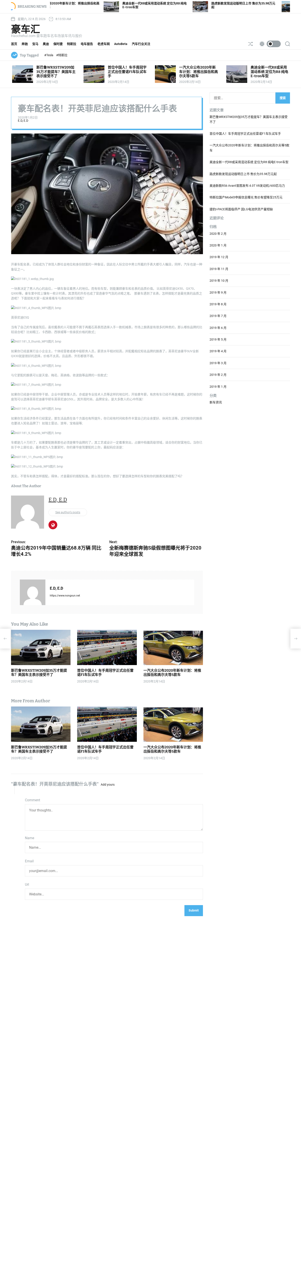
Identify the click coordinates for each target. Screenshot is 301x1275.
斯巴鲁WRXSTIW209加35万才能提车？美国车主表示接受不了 (56, 71)
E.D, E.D (23, 120)
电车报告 (87, 44)
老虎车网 (103, 44)
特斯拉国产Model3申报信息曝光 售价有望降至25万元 (246, 197)
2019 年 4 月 (218, 351)
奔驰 (25, 44)
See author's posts (67, 512)
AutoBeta (120, 44)
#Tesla (49, 55)
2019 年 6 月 (218, 328)
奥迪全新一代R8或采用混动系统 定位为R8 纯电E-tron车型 (269, 71)
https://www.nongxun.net (65, 595)
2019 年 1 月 (218, 386)
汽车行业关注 (141, 44)
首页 (14, 44)
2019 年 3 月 (218, 363)
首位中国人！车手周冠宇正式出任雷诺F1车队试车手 (127, 71)
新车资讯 (216, 402)
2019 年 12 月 (219, 257)
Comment (32, 800)
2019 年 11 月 (219, 269)
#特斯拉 (61, 55)
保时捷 (58, 44)
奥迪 (46, 44)
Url (27, 884)
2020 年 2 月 (218, 233)
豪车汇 (25, 29)
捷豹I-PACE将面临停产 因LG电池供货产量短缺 (241, 209)
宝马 (35, 44)
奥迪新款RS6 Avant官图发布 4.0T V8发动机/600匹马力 (247, 185)
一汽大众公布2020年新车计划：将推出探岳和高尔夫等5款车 (198, 71)
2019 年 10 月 (219, 280)
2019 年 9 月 (218, 292)
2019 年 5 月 (218, 339)
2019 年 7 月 (218, 316)
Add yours (108, 784)
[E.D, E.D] (32, 592)
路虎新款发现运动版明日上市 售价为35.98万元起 (243, 173)
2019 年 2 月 (218, 375)
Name (29, 838)
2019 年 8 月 (218, 304)
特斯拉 (71, 44)
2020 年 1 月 (218, 245)
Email (29, 861)
